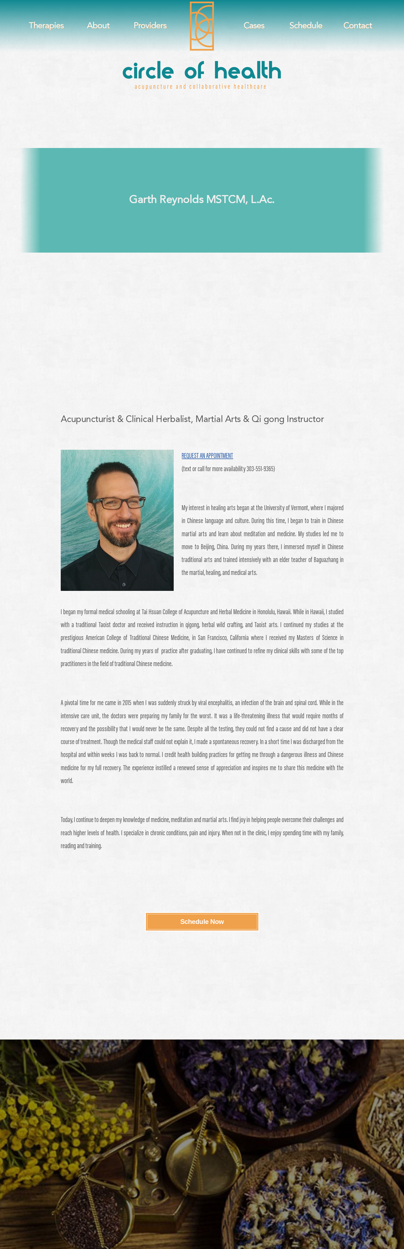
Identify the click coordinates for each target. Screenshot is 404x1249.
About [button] (98, 26)
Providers (150, 26)
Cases (254, 26)
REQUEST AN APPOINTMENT (207, 456)
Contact (358, 26)
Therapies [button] (46, 26)
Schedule (305, 26)
